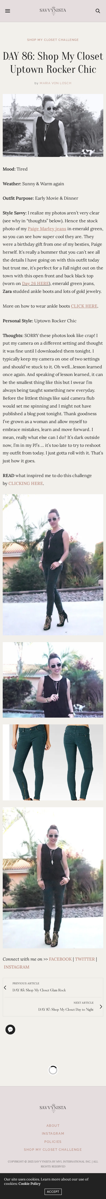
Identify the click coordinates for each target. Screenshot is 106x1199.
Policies (53, 1142)
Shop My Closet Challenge (53, 39)
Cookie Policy (29, 1183)
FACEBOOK (60, 959)
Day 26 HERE (35, 283)
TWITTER (85, 959)
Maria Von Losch (55, 83)
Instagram (53, 1134)
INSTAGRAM (16, 967)
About (53, 1126)
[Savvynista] (53, 10)
